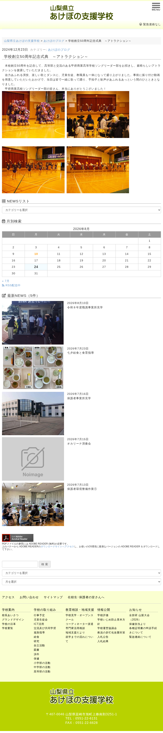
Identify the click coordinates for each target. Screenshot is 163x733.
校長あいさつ (10, 615)
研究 (36, 641)
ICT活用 (39, 623)
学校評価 (103, 615)
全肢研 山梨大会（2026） (139, 617)
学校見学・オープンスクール (79, 617)
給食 (36, 636)
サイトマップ (53, 597)
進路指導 (39, 632)
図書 (36, 649)
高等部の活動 (42, 671)
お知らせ (135, 609)
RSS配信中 (13, 285)
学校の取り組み (45, 609)
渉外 (36, 654)
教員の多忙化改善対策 (111, 632)
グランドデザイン (13, 619)
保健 (36, 658)
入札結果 (103, 641)
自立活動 (39, 645)
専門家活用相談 (75, 628)
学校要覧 (7, 628)
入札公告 (103, 636)
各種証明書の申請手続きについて (143, 630)
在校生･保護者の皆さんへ (86, 597)
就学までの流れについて (79, 639)
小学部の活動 (42, 662)
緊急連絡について (140, 636)
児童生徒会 (41, 619)
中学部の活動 (42, 667)
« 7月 (6, 281)
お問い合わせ (29, 597)
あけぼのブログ (59, 49)
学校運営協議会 (107, 628)
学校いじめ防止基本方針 (111, 621)
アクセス (8, 597)
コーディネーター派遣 (79, 623)
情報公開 (103, 609)
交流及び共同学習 (45, 628)
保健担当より (137, 623)
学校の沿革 (9, 623)
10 (36, 253)
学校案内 (8, 609)
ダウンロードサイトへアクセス (57, 546)
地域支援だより (75, 632)
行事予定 (39, 615)
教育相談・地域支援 (80, 609)
